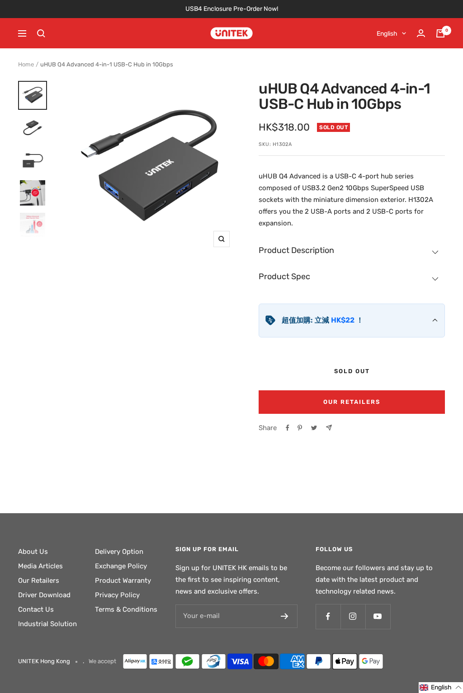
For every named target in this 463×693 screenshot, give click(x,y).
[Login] (421, 33)
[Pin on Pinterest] (300, 428)
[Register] (284, 616)
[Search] (41, 33)
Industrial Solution (47, 624)
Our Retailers (351, 401)
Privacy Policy (117, 595)
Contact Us (36, 609)
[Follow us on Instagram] (352, 616)
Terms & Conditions (126, 609)
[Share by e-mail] (329, 428)
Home (26, 64)
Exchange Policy (121, 566)
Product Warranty (123, 580)
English (387, 33)
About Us (33, 552)
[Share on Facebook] (287, 428)
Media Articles (40, 566)
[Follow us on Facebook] (328, 616)
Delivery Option (119, 552)
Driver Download (44, 595)
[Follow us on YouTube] (377, 616)
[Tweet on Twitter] (314, 428)
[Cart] (440, 33)
